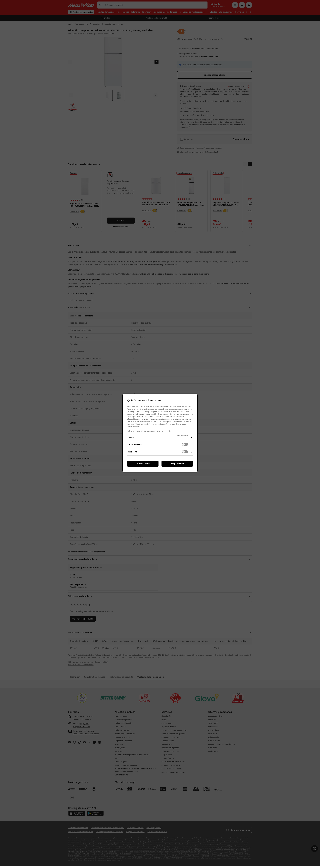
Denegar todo (143, 463)
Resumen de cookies (164, 431)
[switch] (185, 444)
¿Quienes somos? (149, 431)
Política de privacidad (134, 431)
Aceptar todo (177, 463)
